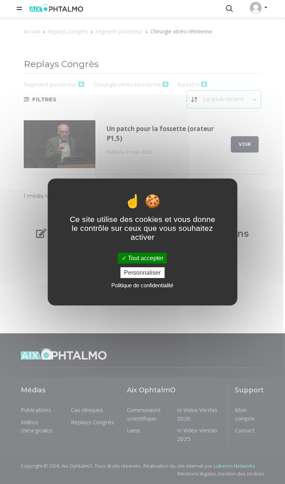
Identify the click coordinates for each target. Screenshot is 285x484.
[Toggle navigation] (19, 8)
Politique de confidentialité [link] (142, 285)
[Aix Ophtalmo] (56, 9)
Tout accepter (145, 258)
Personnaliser (142, 272)
